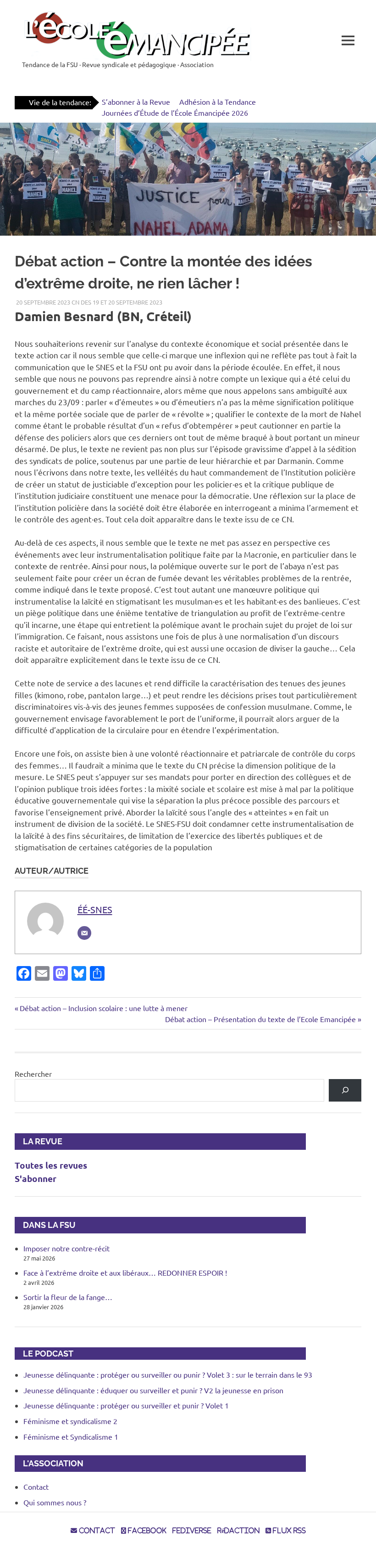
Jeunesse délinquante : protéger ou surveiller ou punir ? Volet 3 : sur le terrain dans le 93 (167, 1374)
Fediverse (191, 1530)
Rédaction (238, 1530)
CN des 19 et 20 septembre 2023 (117, 302)
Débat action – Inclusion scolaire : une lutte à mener (103, 1007)
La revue (38, 1141)
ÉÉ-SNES (94, 909)
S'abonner (35, 1178)
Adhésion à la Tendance (217, 101)
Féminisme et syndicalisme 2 (70, 1420)
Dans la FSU (45, 1225)
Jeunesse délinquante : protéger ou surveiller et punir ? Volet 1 (126, 1405)
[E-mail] (84, 933)
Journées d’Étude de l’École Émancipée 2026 (175, 112)
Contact (36, 1486)
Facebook (146, 1530)
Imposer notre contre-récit (66, 1248)
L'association (49, 1463)
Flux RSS (288, 1530)
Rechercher (33, 1073)
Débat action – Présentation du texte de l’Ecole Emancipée (260, 1018)
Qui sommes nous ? (54, 1502)
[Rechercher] (345, 1090)
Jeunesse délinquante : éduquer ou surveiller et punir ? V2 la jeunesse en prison (153, 1390)
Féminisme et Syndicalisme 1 (70, 1436)
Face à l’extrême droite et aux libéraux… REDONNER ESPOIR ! (125, 1272)
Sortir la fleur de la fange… (67, 1296)
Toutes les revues (51, 1165)
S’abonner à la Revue (136, 101)
